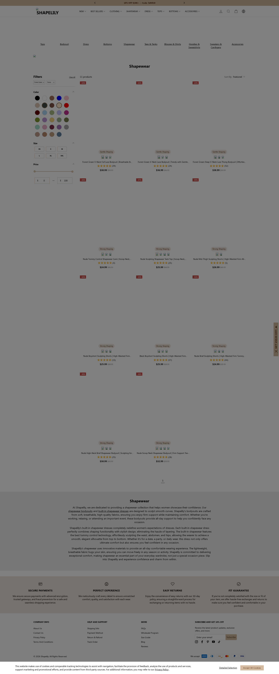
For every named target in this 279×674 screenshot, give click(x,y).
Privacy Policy (162, 669)
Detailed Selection (228, 667)
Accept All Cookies (252, 667)
